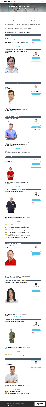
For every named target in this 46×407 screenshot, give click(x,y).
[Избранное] (43, 1)
